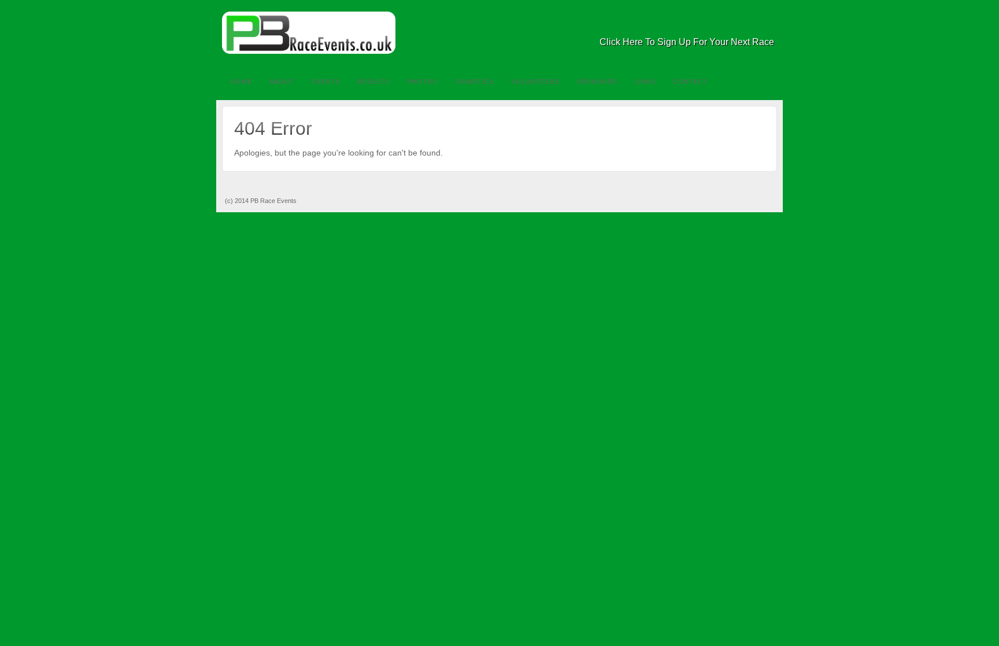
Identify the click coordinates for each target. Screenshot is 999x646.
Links (645, 81)
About (281, 81)
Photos (422, 81)
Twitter (766, 26)
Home (241, 81)
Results (373, 81)
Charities (474, 81)
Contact (690, 81)
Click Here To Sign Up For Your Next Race (687, 42)
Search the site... (766, 81)
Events (326, 81)
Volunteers (535, 81)
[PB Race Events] (499, 33)
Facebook (750, 26)
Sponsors (597, 81)
